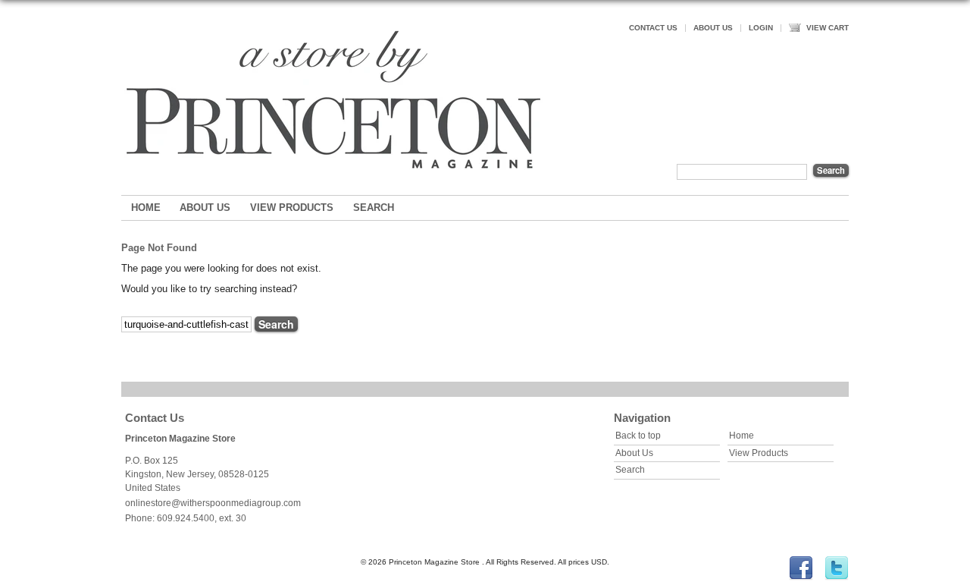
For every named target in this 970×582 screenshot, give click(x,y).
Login (761, 28)
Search (373, 207)
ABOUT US (713, 28)
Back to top (638, 435)
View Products (291, 207)
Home (146, 207)
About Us (205, 207)
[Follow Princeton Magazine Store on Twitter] (836, 578)
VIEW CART (827, 28)
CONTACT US (653, 28)
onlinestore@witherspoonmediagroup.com (213, 503)
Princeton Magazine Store (180, 438)
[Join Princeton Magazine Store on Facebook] (801, 578)
